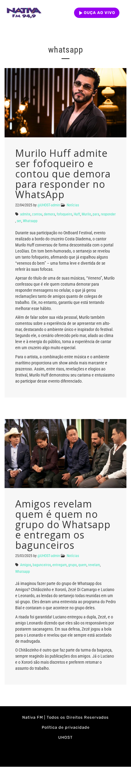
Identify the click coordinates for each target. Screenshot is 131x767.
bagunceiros (42, 565)
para (96, 214)
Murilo (86, 214)
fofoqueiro (64, 214)
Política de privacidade (66, 727)
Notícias (73, 205)
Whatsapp (30, 221)
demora (49, 214)
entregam (59, 565)
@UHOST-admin (48, 205)
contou (37, 214)
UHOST (65, 737)
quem (82, 565)
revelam (94, 565)
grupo (72, 565)
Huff (77, 214)
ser (19, 221)
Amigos (25, 565)
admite (25, 214)
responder (108, 214)
